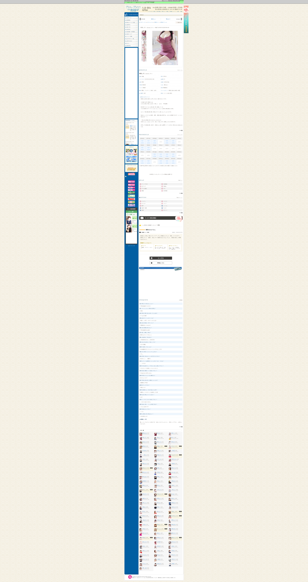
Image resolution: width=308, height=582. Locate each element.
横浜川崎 (126, 0)
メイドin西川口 (127, 2)
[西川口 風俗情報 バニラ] (131, 175)
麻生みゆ (173, 441)
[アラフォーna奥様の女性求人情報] (131, 154)
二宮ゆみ (144, 524)
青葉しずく (144, 437)
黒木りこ (144, 489)
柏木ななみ (144, 472)
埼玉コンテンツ (165, 0)
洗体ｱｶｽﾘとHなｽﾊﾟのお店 (141, 2)
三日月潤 (158, 541)
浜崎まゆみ (173, 524)
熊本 (137, 0)
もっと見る (132, 120)
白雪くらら (144, 502)
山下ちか (144, 563)
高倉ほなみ (173, 502)
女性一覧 (128, 27)
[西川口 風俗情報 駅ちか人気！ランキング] (131, 193)
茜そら (172, 437)
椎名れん (173, 498)
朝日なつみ (159, 441)
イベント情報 (129, 36)
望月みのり (173, 554)
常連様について (172, 11)
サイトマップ (131, 245)
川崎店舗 (174, 0)
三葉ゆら (173, 546)
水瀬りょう (144, 550)
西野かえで (173, 520)
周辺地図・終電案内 (131, 31)
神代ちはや (144, 476)
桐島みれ (144, 485)
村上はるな (144, 554)
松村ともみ (144, 541)
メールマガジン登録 (151, 11)
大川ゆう (158, 463)
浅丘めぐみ (144, 441)
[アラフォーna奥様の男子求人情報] (131, 161)
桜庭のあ (144, 498)
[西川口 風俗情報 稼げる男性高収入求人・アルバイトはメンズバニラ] (131, 179)
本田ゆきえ (159, 537)
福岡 (135, 0)
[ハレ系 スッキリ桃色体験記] (186, 32)
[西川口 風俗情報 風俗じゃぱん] (131, 182)
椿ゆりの (158, 511)
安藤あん (132, 144)
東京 (129, 0)
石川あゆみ (144, 450)
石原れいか (159, 450)
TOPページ (129, 17)
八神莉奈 (158, 559)
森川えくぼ (144, 559)
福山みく (158, 533)
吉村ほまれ (159, 563)
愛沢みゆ (158, 433)
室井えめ (158, 554)
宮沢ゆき (173, 550)
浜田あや (144, 528)
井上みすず (173, 454)
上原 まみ (159, 459)
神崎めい (158, 476)
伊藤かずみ (159, 454)
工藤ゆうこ (173, 485)
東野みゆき (173, 528)
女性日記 (128, 29)
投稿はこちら (160, 262)
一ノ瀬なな (144, 454)
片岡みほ (158, 472)
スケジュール (150, 22)
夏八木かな (173, 515)
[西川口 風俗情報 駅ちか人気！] (131, 196)
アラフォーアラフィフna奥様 (138, 8)
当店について (129, 34)
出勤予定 (128, 24)
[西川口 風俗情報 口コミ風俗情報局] (131, 203)
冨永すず (144, 515)
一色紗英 (173, 450)
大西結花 (173, 463)
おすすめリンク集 (130, 38)
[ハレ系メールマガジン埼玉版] (131, 170)
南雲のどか (159, 515)
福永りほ (144, 533)
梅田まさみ (144, 463)
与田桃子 (173, 563)
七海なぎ (158, 520)
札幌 (133, 0)
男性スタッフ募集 (165, 11)
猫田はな (158, 524)
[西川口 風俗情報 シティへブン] (131, 199)
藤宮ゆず (144, 537)
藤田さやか (173, 533)
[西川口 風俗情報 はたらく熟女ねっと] (131, 206)
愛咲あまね (144, 433)
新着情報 (128, 20)
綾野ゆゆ (144, 446)
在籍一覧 (178, 22)
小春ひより (173, 489)
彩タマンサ (133, 2)
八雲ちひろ (173, 559)
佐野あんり (159, 498)
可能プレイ (156, 22)
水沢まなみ (173, 541)
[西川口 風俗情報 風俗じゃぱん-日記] (131, 190)
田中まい (144, 511)
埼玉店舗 (182, 0)
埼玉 (131, 0)
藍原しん (153, 19)
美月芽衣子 (159, 546)
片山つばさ (173, 472)
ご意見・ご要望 (179, 11)
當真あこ (173, 511)
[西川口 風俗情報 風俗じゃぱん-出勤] (131, 188)
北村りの (173, 476)
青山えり (168, 19)
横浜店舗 (170, 0)
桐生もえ (158, 485)
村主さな (158, 502)
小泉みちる (159, 489)
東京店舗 (178, 0)
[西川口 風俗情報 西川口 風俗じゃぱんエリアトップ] (131, 185)
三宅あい (158, 550)
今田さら (144, 459)
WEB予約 (128, 45)
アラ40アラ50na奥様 (150, 2)
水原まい (144, 546)
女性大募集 (158, 11)
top (180, 130)
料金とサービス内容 (131, 22)
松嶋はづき (173, 537)
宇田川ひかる (174, 459)
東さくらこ (159, 528)
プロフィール (143, 22)
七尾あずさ (144, 520)
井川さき (173, 446)
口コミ (128, 43)
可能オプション (164, 22)
